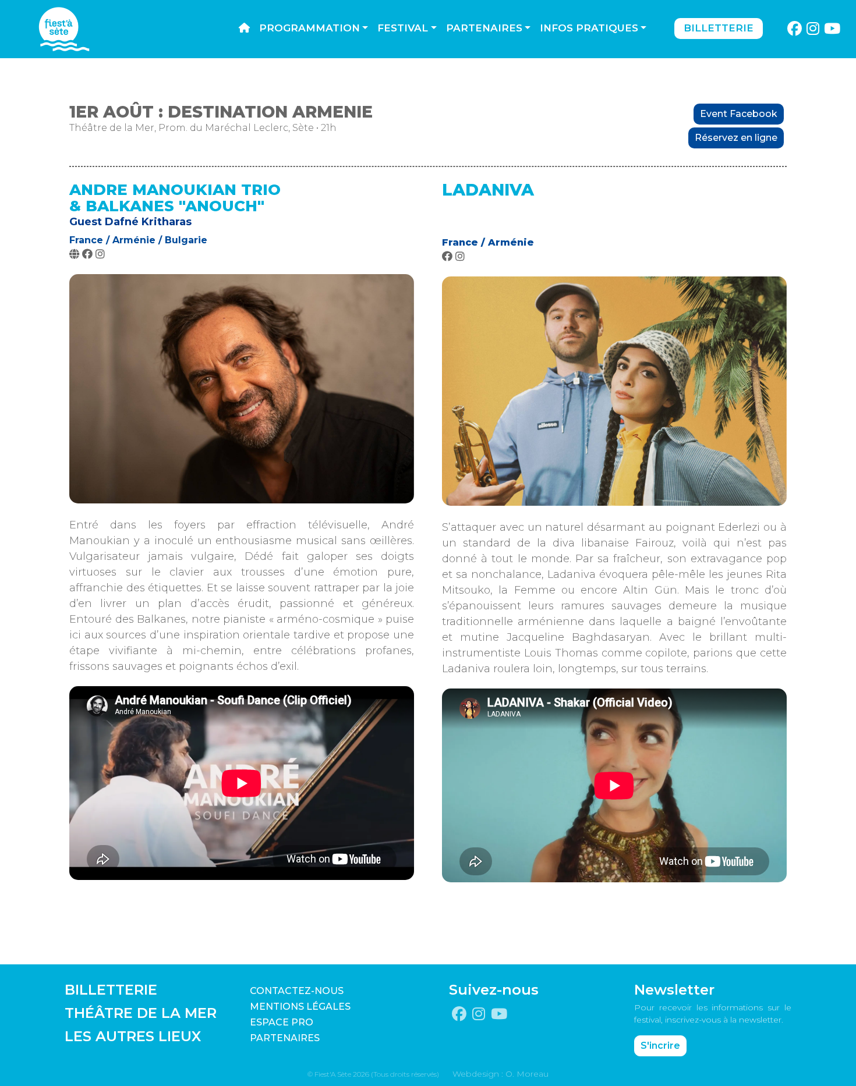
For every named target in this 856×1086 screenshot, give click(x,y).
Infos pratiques (589, 28)
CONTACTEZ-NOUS (297, 990)
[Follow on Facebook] (794, 29)
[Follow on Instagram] (813, 29)
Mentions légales (300, 1006)
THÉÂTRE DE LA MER (141, 1013)
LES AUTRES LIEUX (133, 1036)
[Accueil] (244, 28)
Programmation (309, 28)
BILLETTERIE (111, 989)
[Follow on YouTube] (832, 29)
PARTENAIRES (285, 1038)
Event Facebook (738, 113)
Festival (402, 28)
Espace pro (281, 1022)
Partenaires (484, 28)
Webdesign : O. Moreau (500, 1074)
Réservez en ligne (736, 137)
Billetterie (719, 28)
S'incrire (660, 1045)
